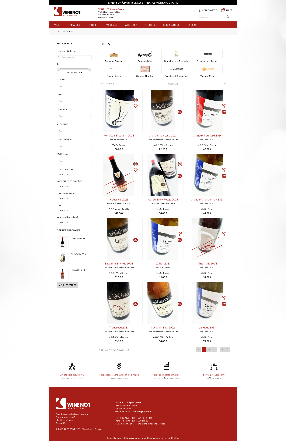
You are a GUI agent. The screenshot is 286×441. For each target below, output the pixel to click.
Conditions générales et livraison (72, 414)
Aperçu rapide (114, 128)
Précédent (198, 349)
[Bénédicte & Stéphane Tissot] (176, 69)
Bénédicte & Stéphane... (176, 76)
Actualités (61, 423)
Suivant (228, 349)
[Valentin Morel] (208, 69)
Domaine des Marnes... (207, 61)
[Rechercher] (229, 17)
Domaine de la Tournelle (176, 61)
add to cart (96, 129)
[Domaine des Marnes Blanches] (208, 54)
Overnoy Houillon (145, 76)
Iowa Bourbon (79, 270)
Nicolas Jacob (114, 76)
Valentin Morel (207, 76)
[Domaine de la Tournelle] (176, 54)
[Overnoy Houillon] (145, 69)
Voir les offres (67, 285)
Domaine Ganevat (114, 61)
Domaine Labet (145, 61)
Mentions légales (64, 420)
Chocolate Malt (80, 254)
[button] (58, 24)
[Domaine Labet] (145, 54)
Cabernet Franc (80, 238)
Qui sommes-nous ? (65, 417)
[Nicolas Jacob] (114, 69)
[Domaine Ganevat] (114, 54)
